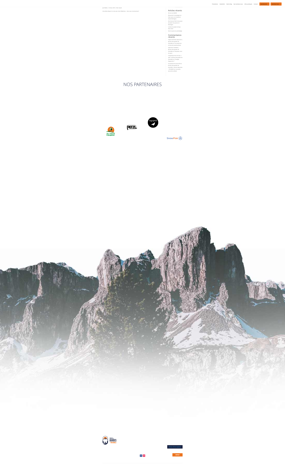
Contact (256, 4)
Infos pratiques (248, 4)
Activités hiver (275, 4)
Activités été (264, 4)
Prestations (215, 4)
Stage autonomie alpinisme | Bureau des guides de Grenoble (175, 41)
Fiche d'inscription (175, 447)
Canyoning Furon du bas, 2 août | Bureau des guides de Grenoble (175, 57)
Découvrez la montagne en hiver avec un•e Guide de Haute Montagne (174, 17)
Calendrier (222, 4)
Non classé (119, 8)
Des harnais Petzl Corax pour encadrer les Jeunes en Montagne (175, 22)
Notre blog (229, 4)
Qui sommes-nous (238, 4)
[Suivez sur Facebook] (141, 455)
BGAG (105, 8)
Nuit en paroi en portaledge (175, 31)
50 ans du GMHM (172, 13)
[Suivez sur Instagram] (144, 455)
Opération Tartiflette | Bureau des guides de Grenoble (173, 49)
